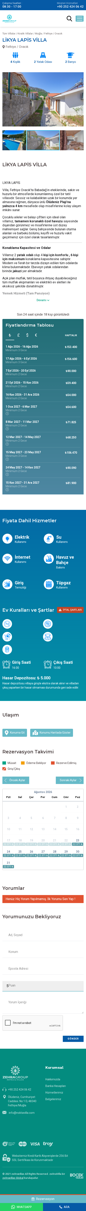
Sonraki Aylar (68, 780)
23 (77, 840)
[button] (80, 72)
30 (77, 851)
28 (54, 851)
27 (43, 851)
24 (8, 851)
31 (8, 862)
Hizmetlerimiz (54, 1092)
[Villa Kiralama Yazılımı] (77, 1176)
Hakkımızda (52, 1079)
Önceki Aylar (17, 780)
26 (31, 851)
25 (20, 851)
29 (66, 851)
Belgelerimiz (53, 1099)
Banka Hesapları (55, 1086)
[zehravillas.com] (9, 18)
